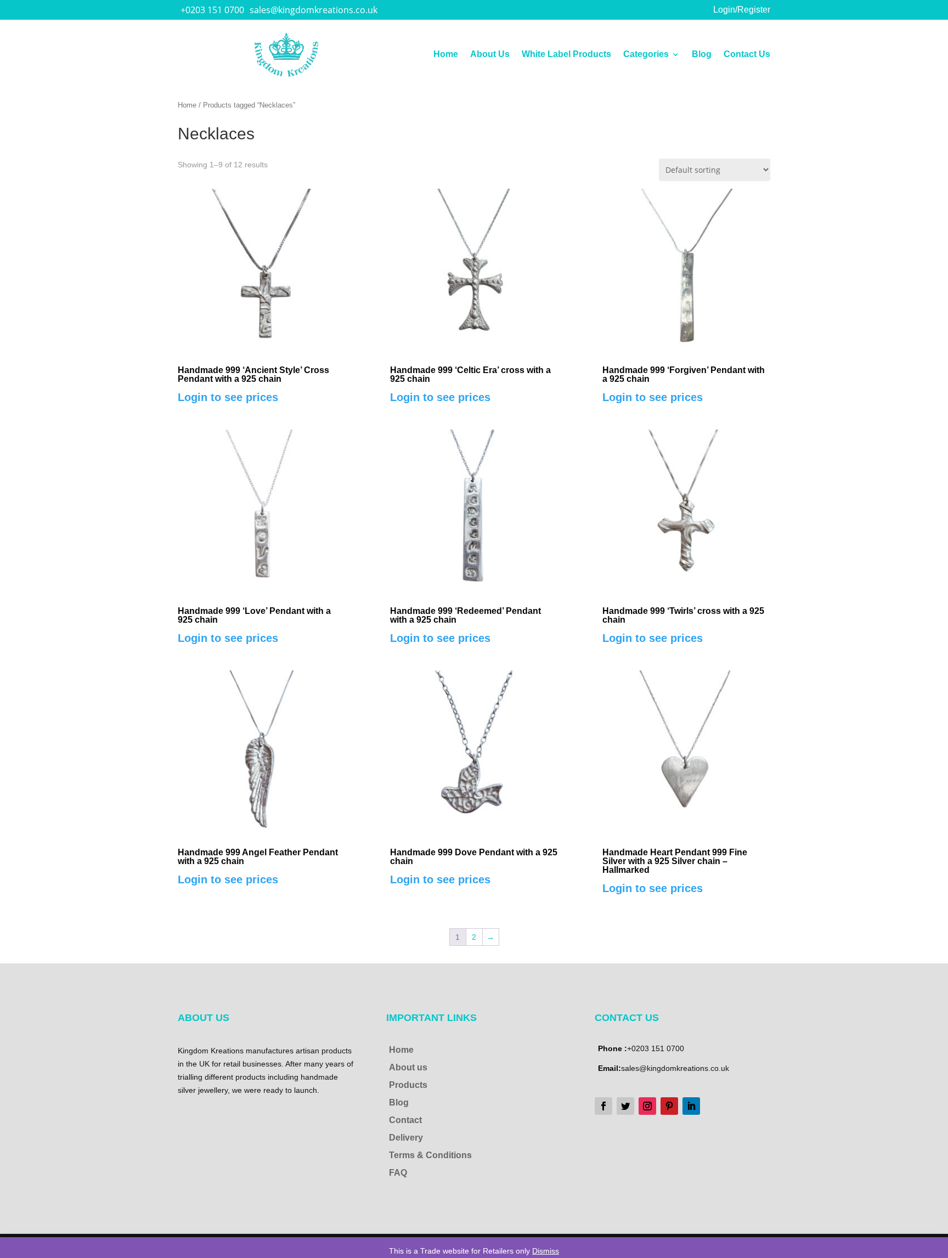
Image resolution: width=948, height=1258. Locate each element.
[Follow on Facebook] (603, 1106)
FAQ (398, 1172)
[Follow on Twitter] (625, 1106)
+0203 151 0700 (212, 10)
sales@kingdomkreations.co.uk (313, 10)
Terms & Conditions (430, 1155)
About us (408, 1067)
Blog (702, 54)
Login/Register (741, 9)
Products (408, 1085)
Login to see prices (228, 397)
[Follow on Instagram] (647, 1106)
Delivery (406, 1137)
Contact (405, 1120)
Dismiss (545, 1250)
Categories (646, 54)
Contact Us (747, 54)
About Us (490, 54)
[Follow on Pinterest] (669, 1106)
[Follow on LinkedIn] (691, 1106)
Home (445, 54)
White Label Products (566, 54)
